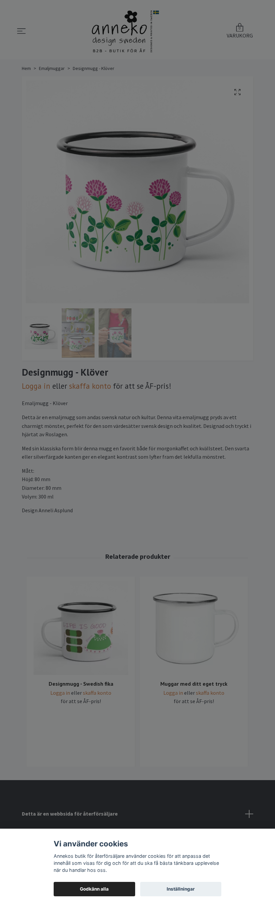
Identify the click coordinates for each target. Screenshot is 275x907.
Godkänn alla (94, 889)
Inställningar (181, 889)
